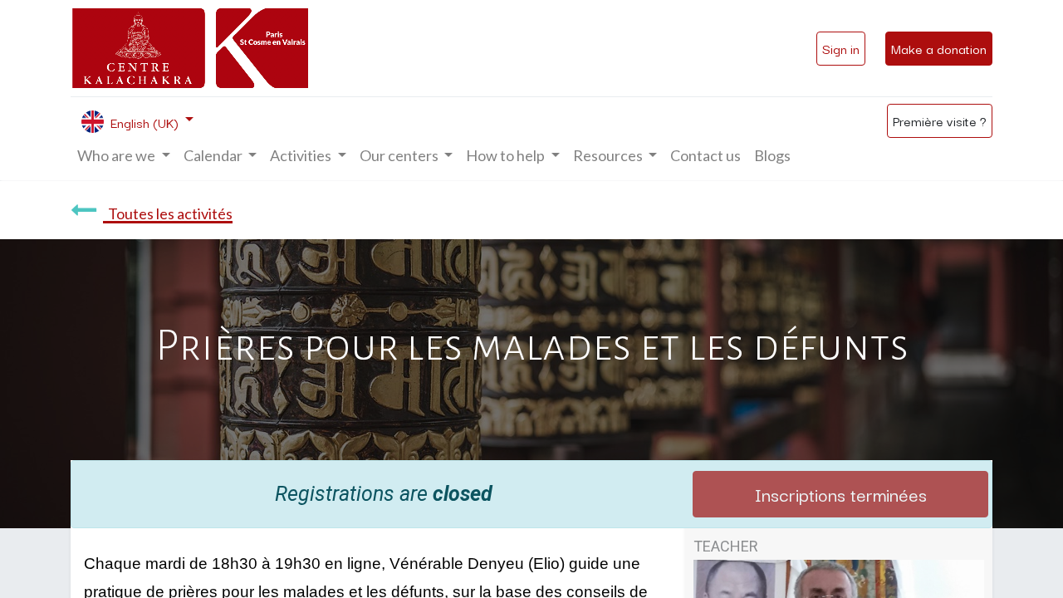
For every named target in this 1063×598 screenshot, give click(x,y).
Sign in (841, 48)
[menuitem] (705, 156)
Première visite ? (940, 120)
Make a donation (939, 48)
